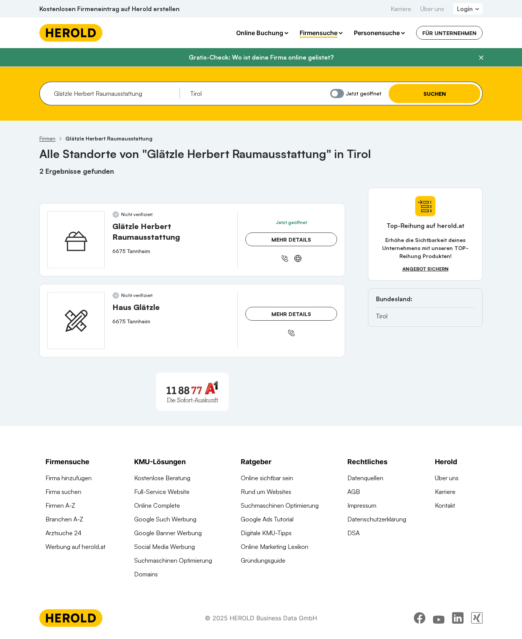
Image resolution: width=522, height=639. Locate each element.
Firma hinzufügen (68, 478)
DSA (353, 533)
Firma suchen (63, 491)
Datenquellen (365, 478)
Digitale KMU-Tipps (266, 533)
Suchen (434, 93)
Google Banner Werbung (168, 533)
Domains (146, 574)
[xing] (477, 618)
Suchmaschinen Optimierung (173, 560)
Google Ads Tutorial (267, 519)
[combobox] (114, 93)
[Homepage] (70, 33)
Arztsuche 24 (63, 533)
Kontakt (445, 505)
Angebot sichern (425, 269)
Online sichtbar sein (267, 478)
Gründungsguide (263, 560)
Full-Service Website (162, 491)
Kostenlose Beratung (162, 478)
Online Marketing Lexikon (274, 546)
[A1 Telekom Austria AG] (192, 392)
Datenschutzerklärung (376, 519)
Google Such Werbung (165, 519)
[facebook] (419, 618)
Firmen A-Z (60, 505)
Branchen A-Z (64, 519)
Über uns (432, 9)
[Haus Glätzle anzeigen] (76, 320)
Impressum (361, 505)
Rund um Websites (266, 491)
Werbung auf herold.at (75, 546)
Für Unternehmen (449, 33)
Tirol (381, 316)
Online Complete (157, 505)
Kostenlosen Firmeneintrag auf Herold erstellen (109, 9)
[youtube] (438, 618)
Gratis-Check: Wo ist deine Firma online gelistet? (261, 57)
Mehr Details (291, 239)
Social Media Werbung (164, 546)
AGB (353, 491)
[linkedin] (458, 618)
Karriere (401, 9)
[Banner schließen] (481, 57)
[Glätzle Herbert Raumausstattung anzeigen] (76, 239)
